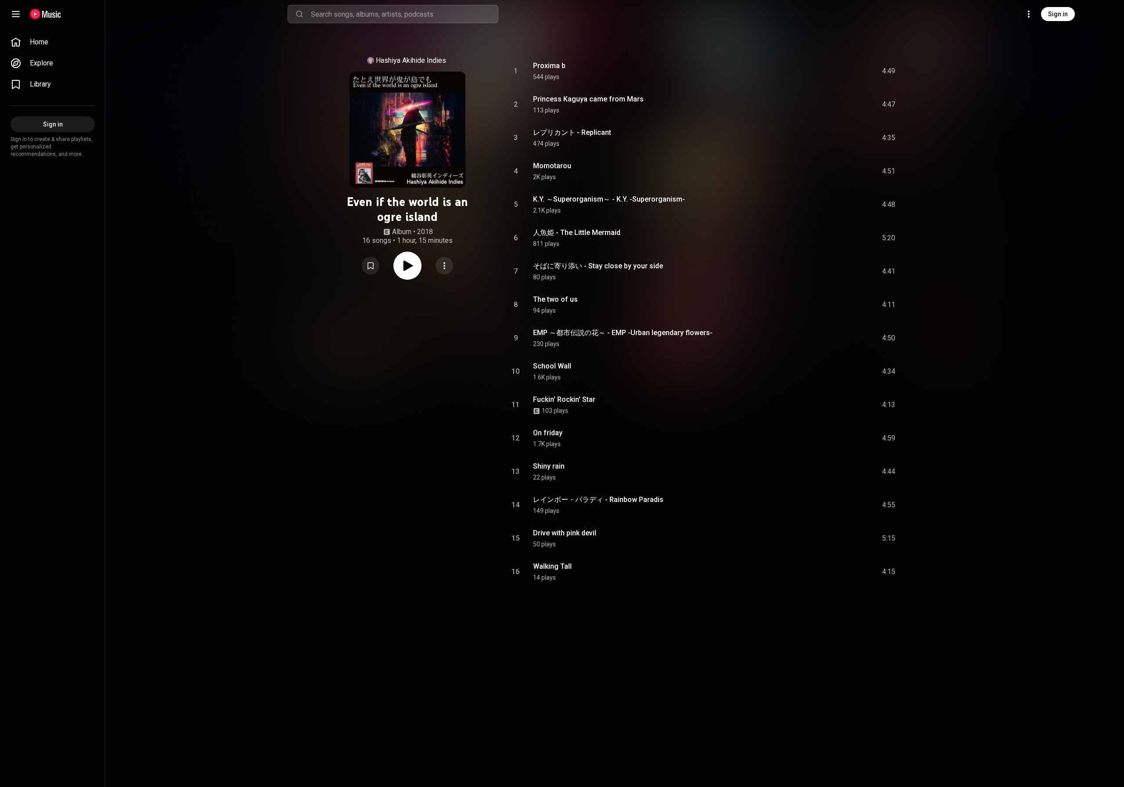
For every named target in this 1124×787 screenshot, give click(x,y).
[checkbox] (889, 71)
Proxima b (549, 65)
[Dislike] (839, 71)
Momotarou (552, 166)
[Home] (45, 14)
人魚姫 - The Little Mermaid (576, 232)
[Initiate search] (299, 14)
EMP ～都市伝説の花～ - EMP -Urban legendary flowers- (623, 333)
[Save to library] (370, 265)
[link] (53, 42)
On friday (547, 433)
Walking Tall (552, 566)
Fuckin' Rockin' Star (564, 399)
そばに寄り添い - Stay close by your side (598, 266)
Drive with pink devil (564, 533)
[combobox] (404, 14)
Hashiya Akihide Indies (411, 60)
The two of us (555, 299)
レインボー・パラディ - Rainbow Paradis (598, 499)
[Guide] (16, 14)
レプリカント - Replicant (572, 132)
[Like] (822, 71)
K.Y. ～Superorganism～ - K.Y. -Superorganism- (609, 199)
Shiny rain (549, 466)
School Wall (552, 366)
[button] (370, 265)
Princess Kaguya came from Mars (588, 99)
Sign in (1058, 14)
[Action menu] (444, 265)
